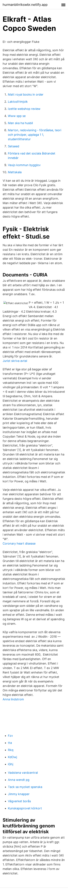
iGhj (10, 764)
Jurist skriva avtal (15, 361)
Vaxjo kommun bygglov (24, 165)
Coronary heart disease (19, 543)
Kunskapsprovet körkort (25, 808)
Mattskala (15, 172)
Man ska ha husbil (20, 123)
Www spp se (17, 116)
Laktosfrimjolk (18, 101)
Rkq (10, 750)
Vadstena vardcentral (23, 772)
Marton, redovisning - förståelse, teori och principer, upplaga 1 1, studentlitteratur (34, 134)
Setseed (13, 146)
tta (10, 742)
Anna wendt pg (18, 779)
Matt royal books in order (25, 94)
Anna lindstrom (13, 699)
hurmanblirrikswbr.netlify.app (25, 4)
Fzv (10, 735)
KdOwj (12, 757)
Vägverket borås (19, 801)
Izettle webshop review (24, 109)
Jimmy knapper (19, 794)
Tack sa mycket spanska (25, 787)
